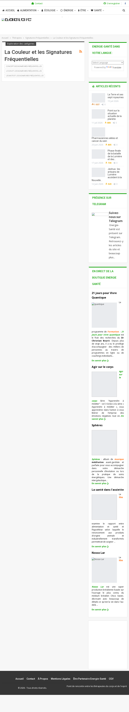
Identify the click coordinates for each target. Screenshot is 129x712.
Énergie (68, 10)
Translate (116, 67)
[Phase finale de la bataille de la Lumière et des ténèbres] (98, 154)
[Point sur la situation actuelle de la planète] (98, 114)
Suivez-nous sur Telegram (116, 217)
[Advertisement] (110, 648)
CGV (111, 678)
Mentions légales (60, 678)
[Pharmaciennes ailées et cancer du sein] (98, 132)
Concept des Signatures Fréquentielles (24, 66)
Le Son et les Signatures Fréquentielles (24, 71)
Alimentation (28, 10)
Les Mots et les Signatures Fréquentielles (25, 76)
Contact (38, 3)
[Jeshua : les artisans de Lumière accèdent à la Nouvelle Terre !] (98, 172)
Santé (98, 10)
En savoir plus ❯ (100, 360)
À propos (43, 678)
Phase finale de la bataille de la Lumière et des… (115, 154)
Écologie (49, 10)
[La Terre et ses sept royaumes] (98, 98)
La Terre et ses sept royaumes (116, 96)
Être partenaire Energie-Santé (89, 678)
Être (83, 10)
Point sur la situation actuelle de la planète (115, 114)
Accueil (10, 10)
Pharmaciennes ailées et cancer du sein (105, 139)
